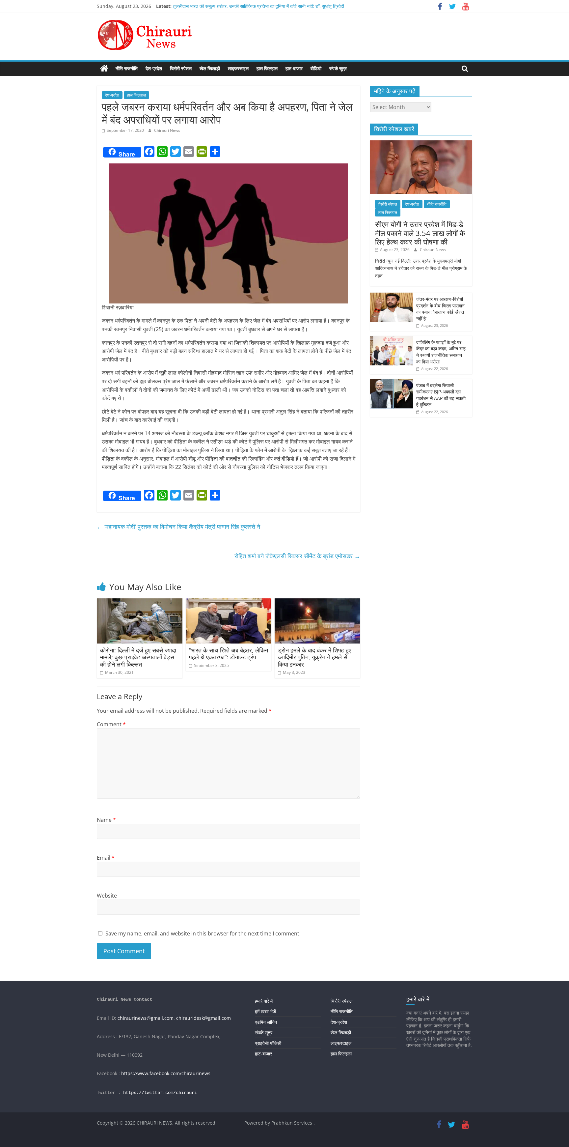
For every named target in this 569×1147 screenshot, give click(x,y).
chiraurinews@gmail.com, (146, 1018)
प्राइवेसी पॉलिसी (268, 1043)
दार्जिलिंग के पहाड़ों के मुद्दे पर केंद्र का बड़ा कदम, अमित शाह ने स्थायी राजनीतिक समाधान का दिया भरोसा (441, 352)
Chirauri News (167, 130)
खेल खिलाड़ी (210, 68)
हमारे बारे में (264, 1001)
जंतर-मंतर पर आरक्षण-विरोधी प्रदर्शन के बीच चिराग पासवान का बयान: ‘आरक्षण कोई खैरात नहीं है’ (440, 309)
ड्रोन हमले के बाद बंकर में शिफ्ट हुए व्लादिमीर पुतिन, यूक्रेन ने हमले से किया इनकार (314, 657)
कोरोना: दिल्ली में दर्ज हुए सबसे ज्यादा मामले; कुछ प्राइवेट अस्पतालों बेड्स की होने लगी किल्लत (138, 657)
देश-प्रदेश (154, 68)
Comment (111, 724)
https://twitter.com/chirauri (160, 1092)
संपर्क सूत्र (338, 68)
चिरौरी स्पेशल (181, 68)
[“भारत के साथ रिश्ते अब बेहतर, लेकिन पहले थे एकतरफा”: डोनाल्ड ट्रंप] (228, 602)
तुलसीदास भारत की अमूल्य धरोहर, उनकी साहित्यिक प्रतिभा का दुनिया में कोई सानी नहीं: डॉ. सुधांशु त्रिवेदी (258, 6)
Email (106, 857)
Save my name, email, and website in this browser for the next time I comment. (203, 933)
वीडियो (316, 68)
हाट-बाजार (294, 68)
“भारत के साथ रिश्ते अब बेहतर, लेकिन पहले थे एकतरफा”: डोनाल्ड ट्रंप (228, 653)
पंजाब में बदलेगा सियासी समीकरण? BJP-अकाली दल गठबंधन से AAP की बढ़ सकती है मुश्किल (441, 395)
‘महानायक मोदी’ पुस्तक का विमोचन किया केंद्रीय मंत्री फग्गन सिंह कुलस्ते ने (178, 526)
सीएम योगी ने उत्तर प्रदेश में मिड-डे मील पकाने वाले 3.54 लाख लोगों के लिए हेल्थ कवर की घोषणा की (420, 232)
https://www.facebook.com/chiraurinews (165, 1073)
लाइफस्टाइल (238, 68)
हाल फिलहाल (267, 68)
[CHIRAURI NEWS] (104, 68)
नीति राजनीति (127, 68)
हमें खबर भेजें (265, 1011)
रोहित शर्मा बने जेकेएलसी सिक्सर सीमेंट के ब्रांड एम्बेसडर (297, 556)
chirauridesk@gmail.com (203, 1018)
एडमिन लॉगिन (266, 1022)
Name (106, 819)
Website (107, 895)
